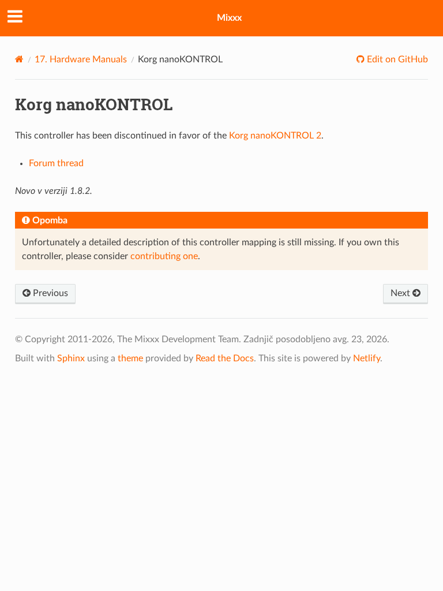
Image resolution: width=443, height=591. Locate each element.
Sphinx (71, 358)
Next (401, 293)
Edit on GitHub (396, 59)
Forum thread (56, 163)
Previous (49, 293)
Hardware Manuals (81, 59)
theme (130, 358)
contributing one (164, 256)
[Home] (19, 59)
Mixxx (229, 18)
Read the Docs (225, 358)
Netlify (366, 358)
